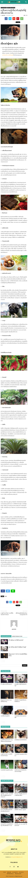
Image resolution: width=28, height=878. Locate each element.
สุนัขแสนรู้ (9, 872)
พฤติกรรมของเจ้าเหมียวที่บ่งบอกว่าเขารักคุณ (20, 770)
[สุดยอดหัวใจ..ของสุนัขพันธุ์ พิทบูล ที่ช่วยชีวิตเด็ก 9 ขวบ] (7, 818)
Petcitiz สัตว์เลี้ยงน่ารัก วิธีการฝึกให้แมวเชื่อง (20, 794)
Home (2, 5)
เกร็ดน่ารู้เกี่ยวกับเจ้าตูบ (11, 7)
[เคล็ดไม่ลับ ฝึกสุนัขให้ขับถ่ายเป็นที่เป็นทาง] (21, 694)
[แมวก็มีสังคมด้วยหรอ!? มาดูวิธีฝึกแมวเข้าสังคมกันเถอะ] (7, 734)
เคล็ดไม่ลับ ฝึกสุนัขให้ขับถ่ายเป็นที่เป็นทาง (20, 700)
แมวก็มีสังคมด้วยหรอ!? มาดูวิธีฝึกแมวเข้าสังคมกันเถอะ (6, 740)
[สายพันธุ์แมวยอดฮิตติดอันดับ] (21, 734)
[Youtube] (18, 866)
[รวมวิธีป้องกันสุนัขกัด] (7, 710)
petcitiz (3, 15)
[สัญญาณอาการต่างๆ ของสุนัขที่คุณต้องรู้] (4, 655)
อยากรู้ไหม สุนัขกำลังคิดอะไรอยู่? (17, 647)
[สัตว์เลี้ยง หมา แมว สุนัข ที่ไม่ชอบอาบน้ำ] (21, 818)
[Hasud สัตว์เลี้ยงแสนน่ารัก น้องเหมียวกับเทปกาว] (7, 804)
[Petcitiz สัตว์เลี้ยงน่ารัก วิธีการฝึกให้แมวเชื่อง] (21, 788)
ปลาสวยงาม (21, 872)
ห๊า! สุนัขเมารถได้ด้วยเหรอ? (16, 640)
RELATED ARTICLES (6, 636)
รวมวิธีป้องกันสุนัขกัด (5, 716)
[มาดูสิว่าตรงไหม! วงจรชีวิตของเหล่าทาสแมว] (7, 748)
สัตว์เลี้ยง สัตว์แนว (10, 873)
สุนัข (6, 596)
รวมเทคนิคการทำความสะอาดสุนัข (20, 716)
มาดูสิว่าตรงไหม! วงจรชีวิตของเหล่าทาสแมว (7, 613)
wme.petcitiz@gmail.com (17, 857)
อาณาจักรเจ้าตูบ (3, 7)
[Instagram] (14, 866)
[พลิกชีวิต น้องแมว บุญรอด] (21, 804)
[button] (26, 2)
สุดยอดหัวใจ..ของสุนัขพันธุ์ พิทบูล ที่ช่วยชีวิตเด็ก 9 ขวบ (7, 824)
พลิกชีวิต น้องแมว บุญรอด (20, 809)
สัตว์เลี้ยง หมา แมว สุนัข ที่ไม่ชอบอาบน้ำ (21, 824)
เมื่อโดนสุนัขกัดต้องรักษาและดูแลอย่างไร (21, 613)
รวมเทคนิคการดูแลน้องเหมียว (7, 770)
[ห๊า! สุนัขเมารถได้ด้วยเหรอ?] (4, 641)
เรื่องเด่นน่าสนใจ (18, 873)
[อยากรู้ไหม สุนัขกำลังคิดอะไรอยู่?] (4, 648)
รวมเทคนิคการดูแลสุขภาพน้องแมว (21, 754)
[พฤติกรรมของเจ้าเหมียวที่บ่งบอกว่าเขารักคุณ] (21, 764)
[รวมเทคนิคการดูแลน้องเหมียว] (7, 764)
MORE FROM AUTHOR (17, 636)
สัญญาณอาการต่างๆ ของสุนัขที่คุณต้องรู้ (6, 700)
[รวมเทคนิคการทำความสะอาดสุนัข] (21, 710)
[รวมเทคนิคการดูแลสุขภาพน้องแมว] (21, 748)
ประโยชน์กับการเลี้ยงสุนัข (7, 55)
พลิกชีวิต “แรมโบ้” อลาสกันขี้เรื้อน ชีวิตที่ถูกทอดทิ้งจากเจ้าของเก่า (7, 795)
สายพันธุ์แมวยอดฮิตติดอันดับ (21, 740)
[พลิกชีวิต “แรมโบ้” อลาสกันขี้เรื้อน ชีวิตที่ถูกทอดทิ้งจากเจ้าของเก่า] (7, 788)
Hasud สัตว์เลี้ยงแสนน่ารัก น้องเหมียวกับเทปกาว (6, 810)
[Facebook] (10, 866)
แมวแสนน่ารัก (15, 872)
